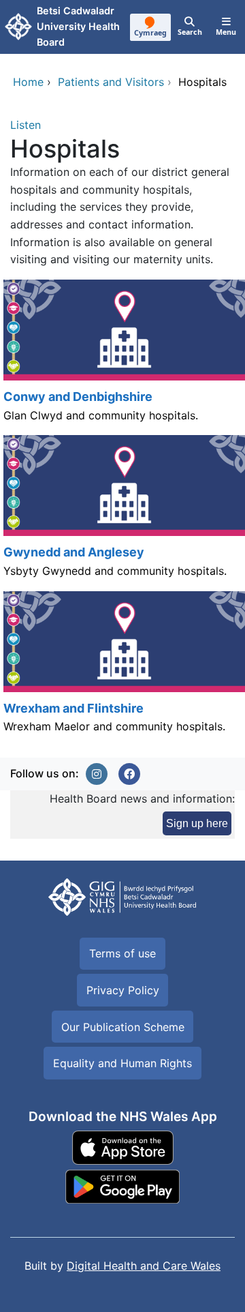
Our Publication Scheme (122, 1027)
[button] (96, 774)
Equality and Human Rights (122, 1063)
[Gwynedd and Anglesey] (122, 513)
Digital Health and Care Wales (143, 1265)
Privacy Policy (122, 990)
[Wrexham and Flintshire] (122, 669)
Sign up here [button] (197, 823)
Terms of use (122, 953)
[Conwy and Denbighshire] (122, 357)
